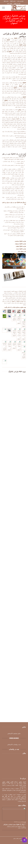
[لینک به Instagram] (3, 839)
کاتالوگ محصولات (15, 118)
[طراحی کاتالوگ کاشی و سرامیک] (23, 354)
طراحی (22, 86)
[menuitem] (20, 1)
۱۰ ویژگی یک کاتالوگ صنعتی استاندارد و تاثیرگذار (14, 824)
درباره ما (23, 778)
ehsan (15, 821)
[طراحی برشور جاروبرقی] (4, 311)
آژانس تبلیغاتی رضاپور (17, 838)
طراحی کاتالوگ (12, 1)
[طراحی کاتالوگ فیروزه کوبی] (23, 342)
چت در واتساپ (14, 749)
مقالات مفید (22, 805)
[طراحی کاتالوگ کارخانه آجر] (14, 317)
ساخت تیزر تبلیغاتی (17, 3)
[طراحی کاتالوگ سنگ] (23, 323)
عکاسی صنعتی (9, 3)
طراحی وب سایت (20, 1)
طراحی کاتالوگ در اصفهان (17, 301)
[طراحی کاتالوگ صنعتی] (4, 345)
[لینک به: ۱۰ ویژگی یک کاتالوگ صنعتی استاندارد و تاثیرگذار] (14, 814)
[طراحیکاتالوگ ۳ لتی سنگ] (9, 311)
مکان (24, 753)
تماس (8, 307)
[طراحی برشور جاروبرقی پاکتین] (14, 311)
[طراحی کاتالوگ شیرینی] (18, 334)
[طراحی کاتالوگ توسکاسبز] (4, 316)
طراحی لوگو (6, 1)
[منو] (4, 8)
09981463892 (14, 738)
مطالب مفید (22, 822)
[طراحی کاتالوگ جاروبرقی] (23, 311)
